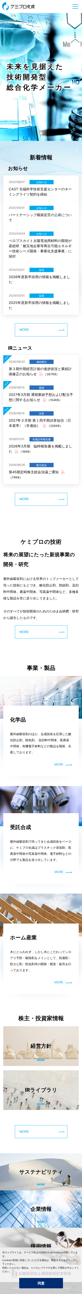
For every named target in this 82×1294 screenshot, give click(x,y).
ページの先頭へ (74, 1289)
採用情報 (41, 1246)
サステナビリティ (41, 1172)
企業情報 (41, 1209)
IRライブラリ (41, 1090)
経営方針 (41, 1046)
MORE (24, 330)
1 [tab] (41, 133)
